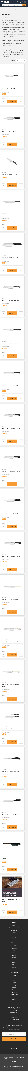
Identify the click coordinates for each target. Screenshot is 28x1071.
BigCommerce (21, 1066)
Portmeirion (14, 992)
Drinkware (14, 953)
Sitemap (14, 937)
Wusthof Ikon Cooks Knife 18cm (11, 471)
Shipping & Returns (14, 935)
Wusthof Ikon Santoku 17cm (10, 814)
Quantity (4, 98)
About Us (14, 925)
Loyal (14, 980)
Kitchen (14, 957)
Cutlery (14, 950)
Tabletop (14, 967)
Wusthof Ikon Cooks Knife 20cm (11, 513)
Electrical (14, 955)
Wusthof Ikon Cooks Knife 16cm (11, 428)
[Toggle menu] (2, 2)
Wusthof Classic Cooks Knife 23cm (11, 215)
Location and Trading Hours (14, 927)
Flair (10, 1066)
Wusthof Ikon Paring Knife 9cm (10, 771)
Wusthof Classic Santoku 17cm (10, 300)
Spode (14, 987)
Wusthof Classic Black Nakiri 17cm (11, 88)
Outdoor (14, 964)
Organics (14, 962)
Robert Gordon (14, 994)
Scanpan (14, 997)
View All (14, 999)
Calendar (14, 932)
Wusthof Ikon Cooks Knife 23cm (11, 556)
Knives (14, 960)
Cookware (14, 948)
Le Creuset (14, 978)
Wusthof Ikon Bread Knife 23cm (10, 385)
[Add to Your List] (21, 101)
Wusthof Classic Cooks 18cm (10, 174)
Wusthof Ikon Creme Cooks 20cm (11, 642)
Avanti (14, 975)
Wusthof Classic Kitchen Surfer (10, 257)
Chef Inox (14, 985)
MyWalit (14, 982)
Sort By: (13, 60)
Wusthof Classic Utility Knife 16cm (11, 343)
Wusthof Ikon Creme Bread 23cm (11, 599)
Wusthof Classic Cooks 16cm (10, 131)
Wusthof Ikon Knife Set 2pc (9, 729)
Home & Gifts (14, 945)
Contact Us (14, 930)
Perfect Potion (14, 990)
